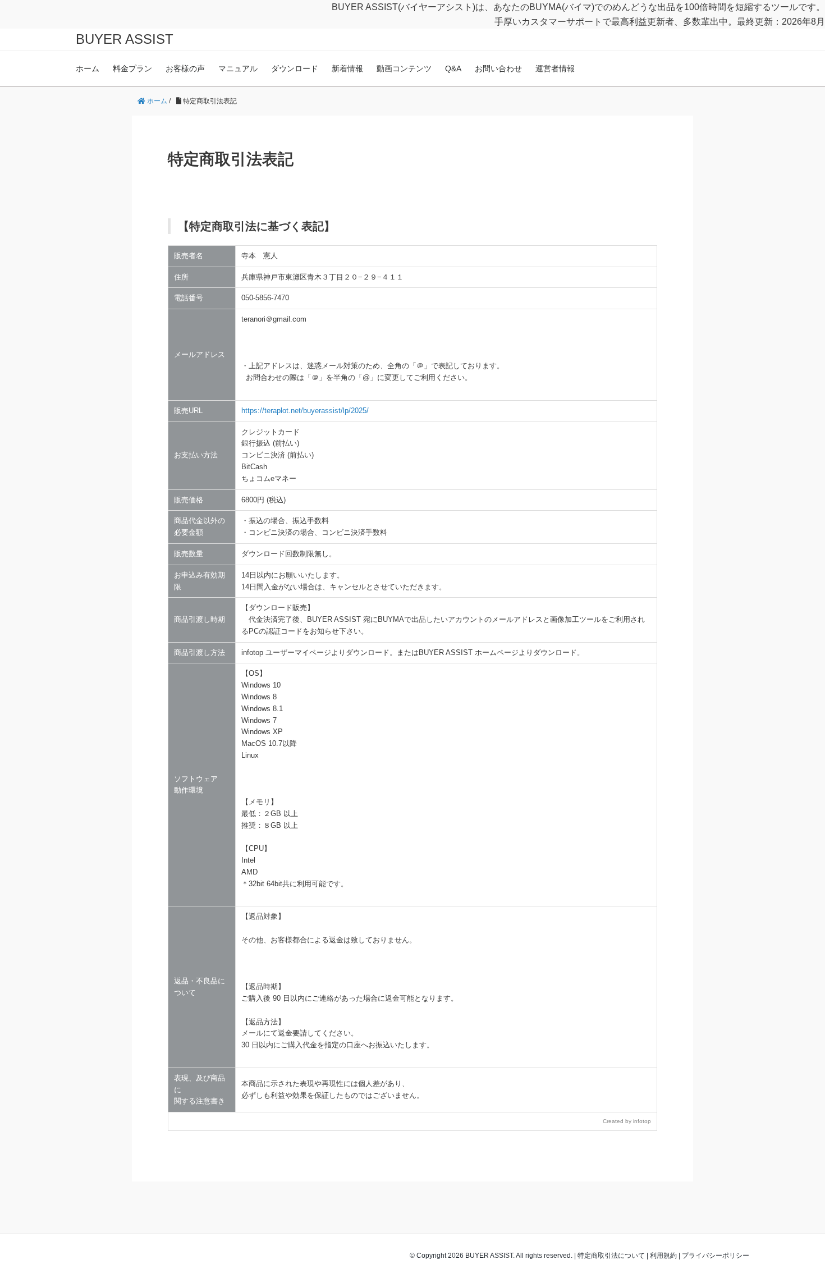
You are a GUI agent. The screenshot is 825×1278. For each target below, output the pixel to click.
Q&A (453, 68)
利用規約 (663, 1255)
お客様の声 (185, 68)
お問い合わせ (498, 68)
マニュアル (238, 68)
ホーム (87, 68)
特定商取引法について (611, 1255)
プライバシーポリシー (715, 1255)
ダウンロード (294, 68)
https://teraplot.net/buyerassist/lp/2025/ (305, 410)
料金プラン (132, 68)
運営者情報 (555, 68)
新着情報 (347, 68)
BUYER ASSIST (124, 39)
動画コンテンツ (404, 68)
